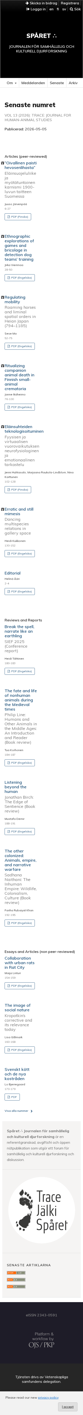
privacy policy (48, 1397)
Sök (77, 9)
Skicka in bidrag (43, 3)
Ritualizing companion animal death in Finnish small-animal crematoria (19, 377)
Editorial (13, 573)
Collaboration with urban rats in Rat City (20, 962)
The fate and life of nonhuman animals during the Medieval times (21, 716)
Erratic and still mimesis (19, 521)
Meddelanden (33, 82)
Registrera (70, 3)
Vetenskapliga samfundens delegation (45, 1379)
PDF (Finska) (19, 216)
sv (64, 9)
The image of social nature (18, 1017)
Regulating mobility (20, 311)
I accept (68, 1407)
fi (58, 9)
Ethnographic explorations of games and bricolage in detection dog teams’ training (19, 248)
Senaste (57, 82)
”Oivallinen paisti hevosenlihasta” (21, 179)
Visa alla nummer (16, 1110)
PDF (14, 1097)
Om (10, 82)
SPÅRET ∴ (42, 36)
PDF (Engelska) (21, 277)
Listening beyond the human (20, 796)
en (51, 9)
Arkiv (73, 82)
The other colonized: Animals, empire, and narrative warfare (21, 876)
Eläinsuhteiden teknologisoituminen (24, 445)
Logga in (38, 9)
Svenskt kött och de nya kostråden (17, 1074)
